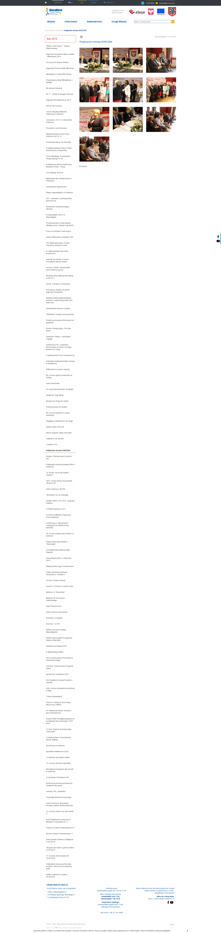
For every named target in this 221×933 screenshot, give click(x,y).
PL (105, 2)
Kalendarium (94, 21)
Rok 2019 (59, 30)
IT (113, 2)
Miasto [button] (51, 21)
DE (111, 2)
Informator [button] (71, 21)
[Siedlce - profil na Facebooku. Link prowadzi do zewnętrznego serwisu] (218, 236)
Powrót (84, 166)
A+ (170, 3)
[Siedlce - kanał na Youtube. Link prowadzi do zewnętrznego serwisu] (218, 241)
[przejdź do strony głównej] (46, 2)
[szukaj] (172, 21)
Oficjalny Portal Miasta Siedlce (118, 11)
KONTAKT (58, 2)
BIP (71, 2)
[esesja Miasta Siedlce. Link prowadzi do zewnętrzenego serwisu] (137, 11)
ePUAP (93, 2)
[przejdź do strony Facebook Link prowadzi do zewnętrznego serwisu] (168, 902)
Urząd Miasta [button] (119, 21)
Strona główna (49, 30)
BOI (82, 2)
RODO (172, 925)
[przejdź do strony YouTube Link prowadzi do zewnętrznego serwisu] (171, 902)
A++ (173, 3)
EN (108, 2)
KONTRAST (151, 3)
